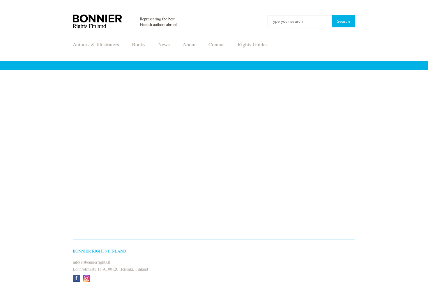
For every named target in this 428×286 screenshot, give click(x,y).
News (164, 44)
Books (138, 44)
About (189, 44)
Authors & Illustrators (96, 44)
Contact (216, 44)
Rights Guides (253, 44)
